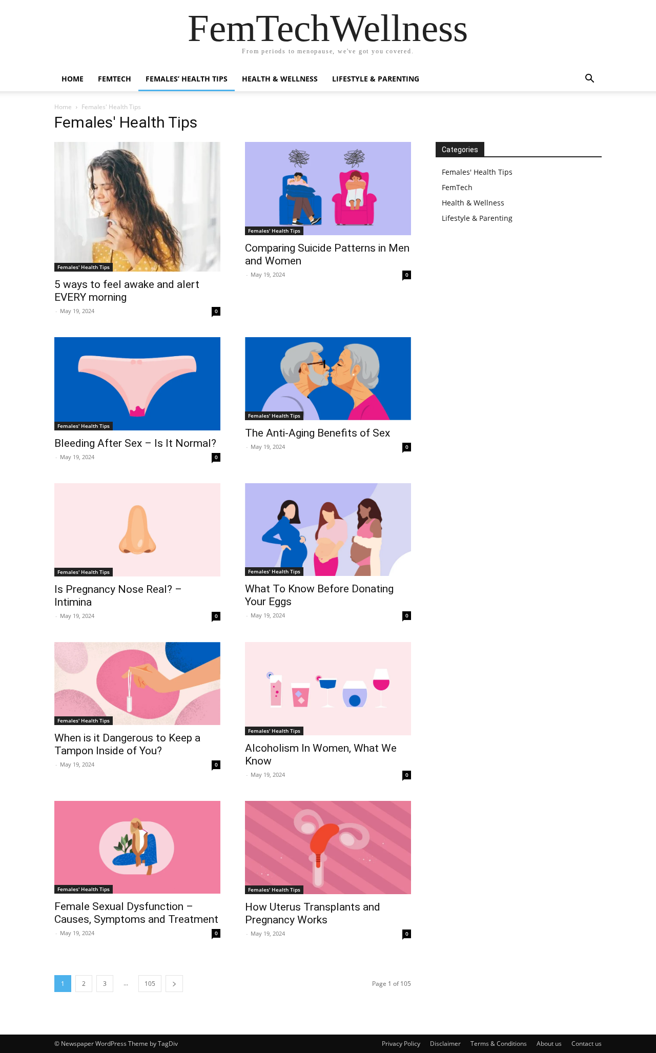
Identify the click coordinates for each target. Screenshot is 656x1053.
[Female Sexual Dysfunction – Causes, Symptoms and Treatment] (137, 847)
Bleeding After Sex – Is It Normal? (135, 443)
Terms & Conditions (498, 1043)
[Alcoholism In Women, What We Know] (328, 688)
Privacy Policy (401, 1043)
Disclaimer (445, 1043)
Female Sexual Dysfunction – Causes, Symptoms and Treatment (136, 912)
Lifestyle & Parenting (375, 79)
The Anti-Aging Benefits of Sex (317, 433)
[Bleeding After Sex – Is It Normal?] (137, 383)
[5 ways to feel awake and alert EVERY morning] (137, 207)
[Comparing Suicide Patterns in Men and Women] (328, 188)
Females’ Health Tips (187, 79)
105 (150, 983)
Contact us (586, 1043)
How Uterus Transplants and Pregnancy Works (312, 913)
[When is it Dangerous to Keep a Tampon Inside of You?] (137, 683)
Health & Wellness (280, 79)
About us (549, 1043)
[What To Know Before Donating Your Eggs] (328, 529)
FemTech (114, 79)
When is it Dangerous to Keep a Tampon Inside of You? (127, 744)
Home (72, 79)
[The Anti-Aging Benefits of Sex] (328, 378)
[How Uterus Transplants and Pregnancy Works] (328, 847)
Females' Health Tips (83, 267)
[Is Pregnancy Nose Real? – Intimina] (137, 529)
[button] (589, 80)
